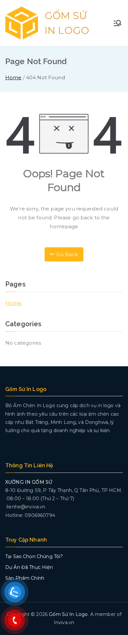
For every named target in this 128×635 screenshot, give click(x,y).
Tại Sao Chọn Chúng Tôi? (34, 556)
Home (13, 303)
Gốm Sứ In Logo (68, 614)
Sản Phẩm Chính (24, 578)
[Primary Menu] (117, 23)
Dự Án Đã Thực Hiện (29, 567)
